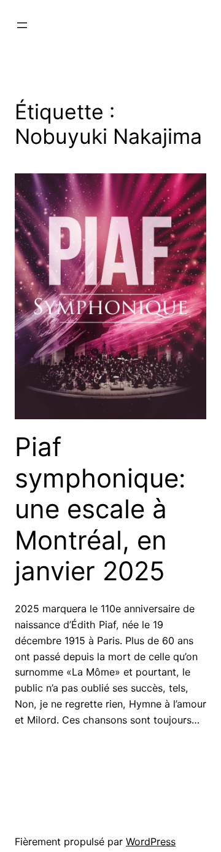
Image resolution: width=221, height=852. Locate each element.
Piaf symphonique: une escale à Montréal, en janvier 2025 (100, 509)
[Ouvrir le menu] (22, 25)
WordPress (151, 841)
